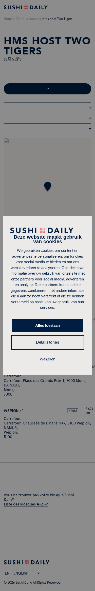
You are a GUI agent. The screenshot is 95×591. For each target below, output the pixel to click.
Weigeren (47, 359)
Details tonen (47, 342)
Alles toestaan (47, 325)
